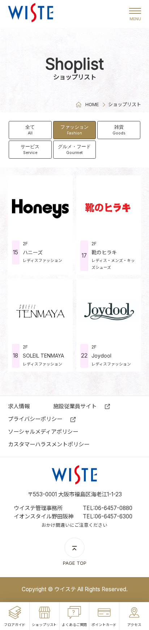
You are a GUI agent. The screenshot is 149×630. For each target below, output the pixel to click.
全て (30, 129)
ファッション (74, 129)
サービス (30, 149)
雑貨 (118, 129)
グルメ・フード (74, 149)
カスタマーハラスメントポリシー (48, 444)
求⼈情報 (19, 406)
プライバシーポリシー (35, 419)
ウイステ (30, 14)
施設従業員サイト (75, 406)
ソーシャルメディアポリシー (43, 431)
